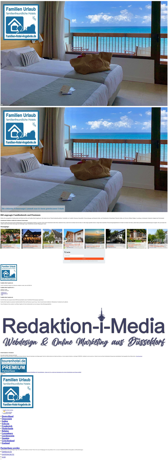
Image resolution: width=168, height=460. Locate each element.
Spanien (5, 438)
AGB (2, 294)
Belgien (5, 431)
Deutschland (7, 416)
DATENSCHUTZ (4, 293)
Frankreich (7, 426)
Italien (5, 421)
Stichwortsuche (8, 412)
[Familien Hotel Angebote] (9, 280)
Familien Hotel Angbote (8, 410)
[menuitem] (85, 410)
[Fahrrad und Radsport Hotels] (17, 407)
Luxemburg (7, 433)
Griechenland (8, 440)
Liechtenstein (8, 436)
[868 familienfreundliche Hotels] (84, 105)
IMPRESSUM (3, 292)
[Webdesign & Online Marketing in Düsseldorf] (84, 350)
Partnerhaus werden (7, 413)
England (6, 443)
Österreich (7, 418)
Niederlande (7, 428)
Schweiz (5, 423)
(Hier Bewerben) (139, 356)
